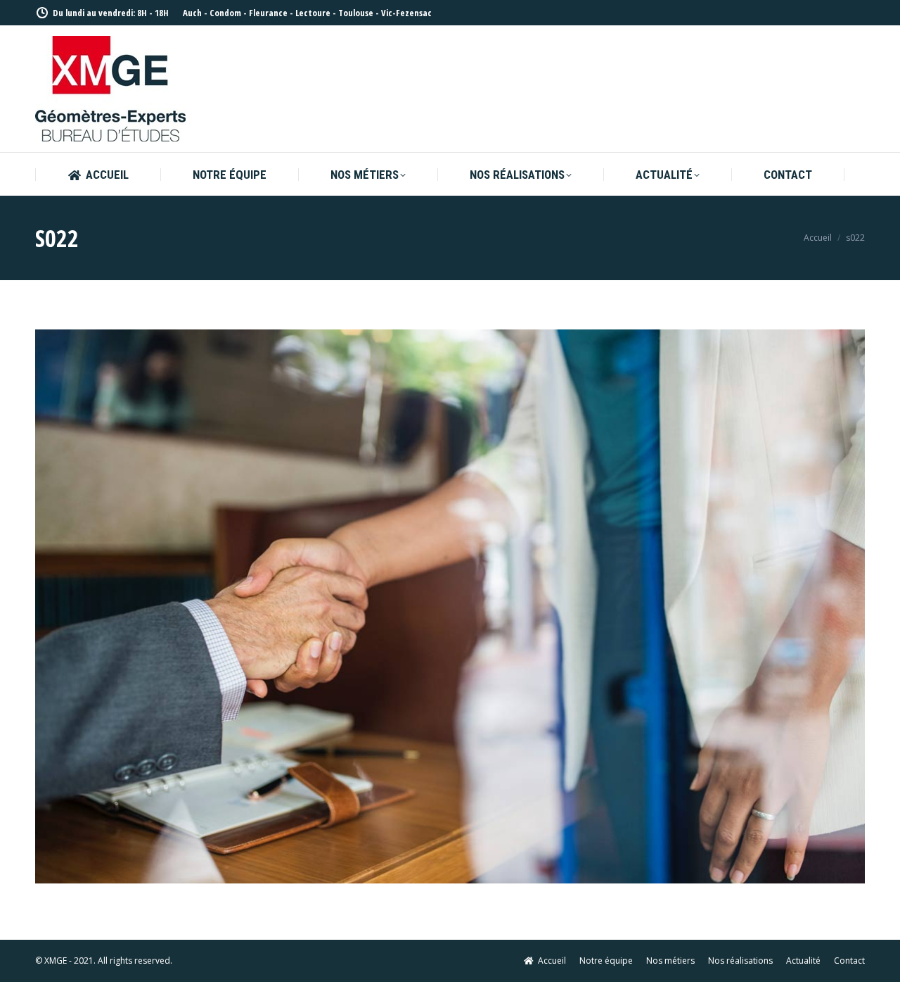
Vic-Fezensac (406, 12)
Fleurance (268, 12)
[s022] (450, 606)
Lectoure (312, 12)
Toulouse (355, 12)
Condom (225, 12)
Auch (192, 12)
